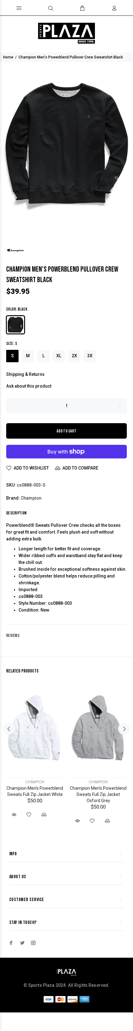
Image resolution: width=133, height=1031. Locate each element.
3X (89, 355)
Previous (9, 729)
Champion (31, 498)
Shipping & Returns (25, 374)
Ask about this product (28, 386)
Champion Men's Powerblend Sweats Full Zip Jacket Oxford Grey (98, 794)
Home (8, 57)
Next (124, 729)
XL (58, 355)
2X (74, 355)
